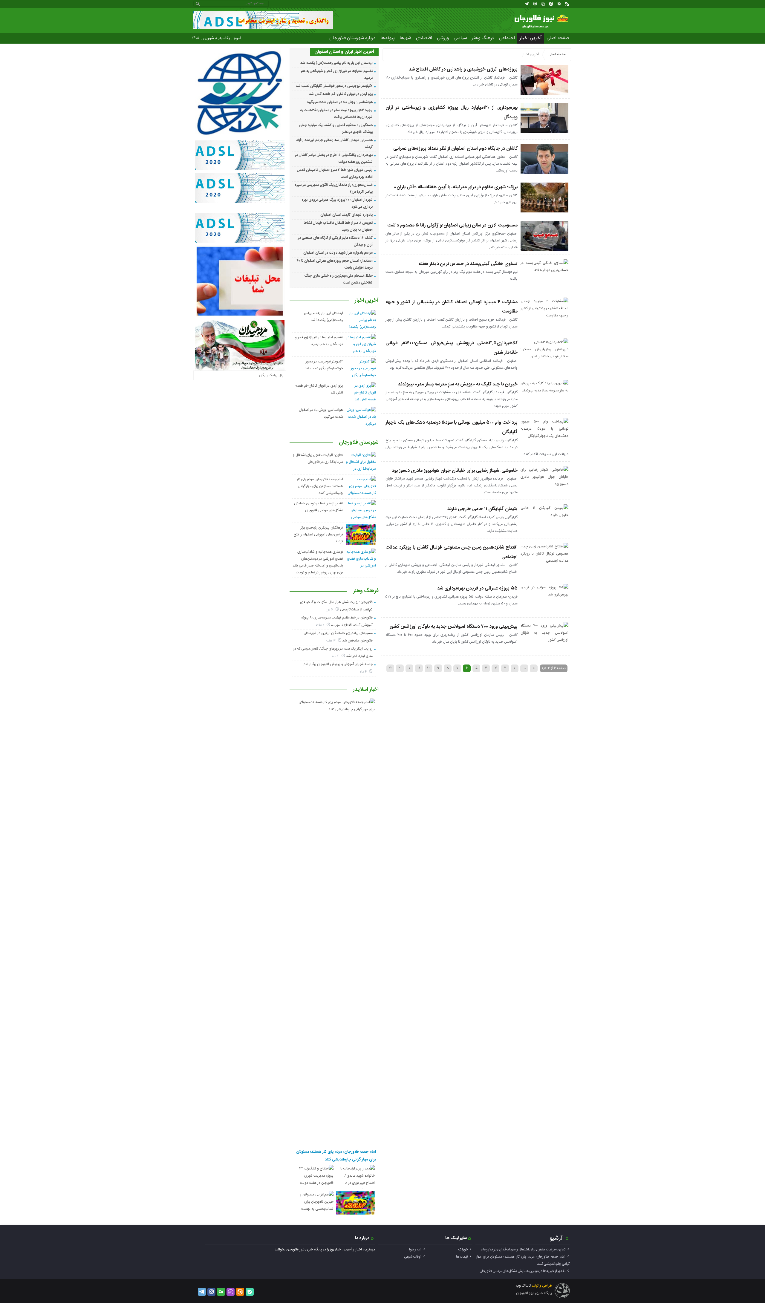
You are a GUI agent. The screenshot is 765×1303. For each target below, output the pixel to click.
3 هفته (331, 641)
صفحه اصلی (558, 38)
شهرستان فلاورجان (359, 443)
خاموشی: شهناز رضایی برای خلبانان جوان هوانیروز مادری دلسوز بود (455, 471)
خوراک (463, 1250)
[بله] (559, 4)
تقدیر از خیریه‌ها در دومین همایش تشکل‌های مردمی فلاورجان (522, 1271)
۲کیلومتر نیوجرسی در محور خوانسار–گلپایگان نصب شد (334, 86)
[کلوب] (221, 1292)
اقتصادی (424, 38)
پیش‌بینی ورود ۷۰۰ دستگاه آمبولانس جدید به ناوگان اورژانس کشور (454, 627)
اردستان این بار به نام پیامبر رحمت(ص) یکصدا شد (336, 63)
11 (418, 668)
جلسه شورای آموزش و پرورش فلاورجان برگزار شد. (338, 664)
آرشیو (556, 1238)
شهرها (405, 38)
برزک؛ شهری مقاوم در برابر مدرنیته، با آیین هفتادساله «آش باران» (456, 187)
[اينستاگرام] (535, 4)
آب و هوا (415, 1250)
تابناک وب (523, 1286)
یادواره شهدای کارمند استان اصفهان (346, 215)
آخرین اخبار (531, 38)
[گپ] (543, 4)
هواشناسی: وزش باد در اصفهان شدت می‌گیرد (340, 102)
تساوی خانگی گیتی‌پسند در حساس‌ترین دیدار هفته (468, 264)
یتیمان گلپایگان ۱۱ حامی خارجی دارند (482, 509)
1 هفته (320, 625)
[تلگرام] (527, 4)
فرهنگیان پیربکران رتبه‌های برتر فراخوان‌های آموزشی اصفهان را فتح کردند (318, 534)
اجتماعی (507, 38)
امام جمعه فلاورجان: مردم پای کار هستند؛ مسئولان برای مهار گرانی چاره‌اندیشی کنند (320, 486)
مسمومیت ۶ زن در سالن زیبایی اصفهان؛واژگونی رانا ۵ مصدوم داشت (452, 225)
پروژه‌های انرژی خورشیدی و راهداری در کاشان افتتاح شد (463, 69)
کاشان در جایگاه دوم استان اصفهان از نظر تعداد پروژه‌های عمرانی (455, 149)
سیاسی (460, 38)
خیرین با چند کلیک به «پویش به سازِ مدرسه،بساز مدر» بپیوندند (458, 384)
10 (428, 668)
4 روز (330, 610)
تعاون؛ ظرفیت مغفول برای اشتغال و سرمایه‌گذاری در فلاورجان (523, 1250)
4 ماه (336, 656)
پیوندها (387, 38)
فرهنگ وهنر (483, 38)
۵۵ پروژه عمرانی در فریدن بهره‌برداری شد (477, 588)
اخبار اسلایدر (366, 690)
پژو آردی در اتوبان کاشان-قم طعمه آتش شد (341, 94)
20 (400, 668)
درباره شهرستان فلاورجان (352, 38)
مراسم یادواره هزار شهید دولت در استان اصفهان (338, 253)
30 (390, 668)
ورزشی (443, 38)
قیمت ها (462, 1257)
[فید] (567, 4)
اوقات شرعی (412, 1257)
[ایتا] (551, 4)
